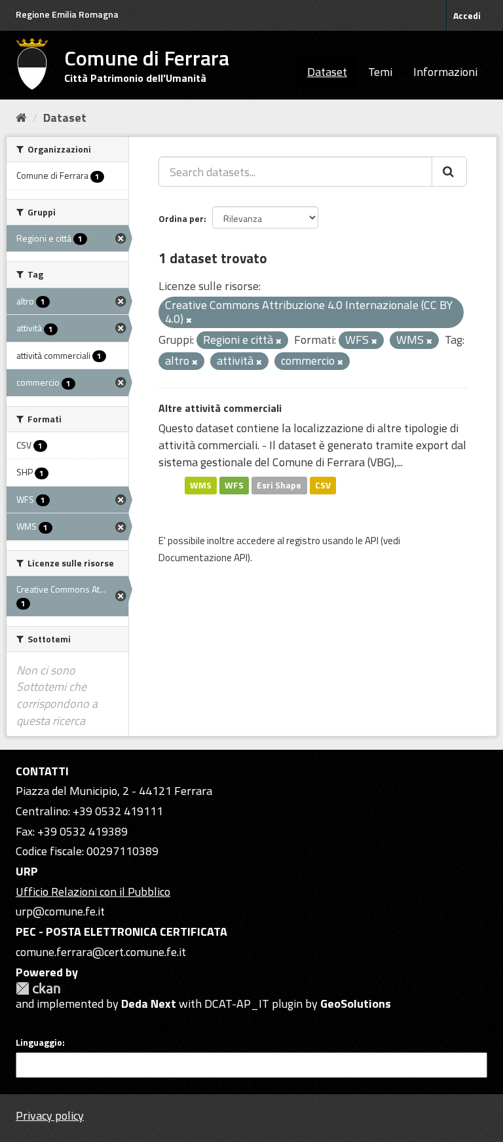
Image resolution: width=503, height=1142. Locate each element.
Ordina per (181, 218)
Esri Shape (279, 485)
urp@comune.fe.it (60, 911)
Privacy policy (50, 1115)
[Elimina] (189, 320)
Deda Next (148, 1003)
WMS (201, 485)
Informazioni (445, 72)
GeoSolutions (355, 1003)
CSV (323, 485)
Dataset (327, 72)
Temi (380, 72)
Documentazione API (203, 557)
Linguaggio (39, 1042)
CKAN (38, 988)
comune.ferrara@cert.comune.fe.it (101, 952)
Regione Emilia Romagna (67, 14)
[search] (449, 172)
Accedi (467, 15)
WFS (234, 485)
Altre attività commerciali (220, 408)
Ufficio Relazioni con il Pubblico (93, 891)
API (372, 540)
